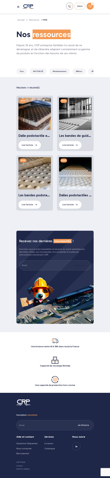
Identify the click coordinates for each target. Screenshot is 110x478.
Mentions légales (23, 469)
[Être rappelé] (69, 6)
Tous (22, 71)
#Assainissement (59, 71)
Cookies (19, 466)
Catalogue (49, 448)
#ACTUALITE (38, 71)
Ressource (34, 20)
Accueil (21, 20)
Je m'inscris (80, 265)
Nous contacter (24, 448)
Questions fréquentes (26, 443)
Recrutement (22, 453)
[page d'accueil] (28, 7)
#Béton (79, 71)
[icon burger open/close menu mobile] (18, 7)
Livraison (48, 443)
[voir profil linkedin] (76, 446)
